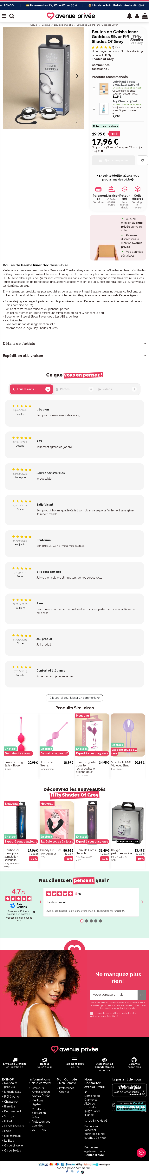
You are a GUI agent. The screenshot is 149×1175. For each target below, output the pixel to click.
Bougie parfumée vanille (121, 852)
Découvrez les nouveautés (74, 792)
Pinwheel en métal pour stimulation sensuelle (12, 855)
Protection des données (41, 1123)
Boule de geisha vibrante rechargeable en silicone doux (86, 767)
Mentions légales (37, 1102)
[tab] (74, 344)
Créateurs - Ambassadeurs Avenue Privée (41, 1091)
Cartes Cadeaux (14, 1126)
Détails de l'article (19, 344)
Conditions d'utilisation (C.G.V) (39, 1113)
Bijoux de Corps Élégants (86, 852)
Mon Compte (67, 1083)
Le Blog (9, 1140)
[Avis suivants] (142, 902)
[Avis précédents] (40, 902)
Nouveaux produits (10, 1084)
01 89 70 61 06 (98, 1120)
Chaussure (10, 1101)
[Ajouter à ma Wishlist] (142, 160)
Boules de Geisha (46, 764)
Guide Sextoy (12, 1150)
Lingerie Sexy (12, 1091)
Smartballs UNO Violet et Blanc (121, 764)
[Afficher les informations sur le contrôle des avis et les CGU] (33, 912)
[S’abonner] (142, 995)
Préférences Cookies (66, 1089)
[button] (129, 16)
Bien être (9, 1106)
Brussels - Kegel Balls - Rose (14, 764)
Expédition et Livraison (23, 356)
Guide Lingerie (13, 1145)
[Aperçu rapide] (35, 751)
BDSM (8, 1121)
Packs (7, 1130)
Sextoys (9, 1116)
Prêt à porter (12, 1096)
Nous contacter (41, 1083)
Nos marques (12, 1135)
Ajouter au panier (116, 160)
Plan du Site (39, 1130)
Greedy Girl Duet (50, 850)
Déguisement (12, 1111)
